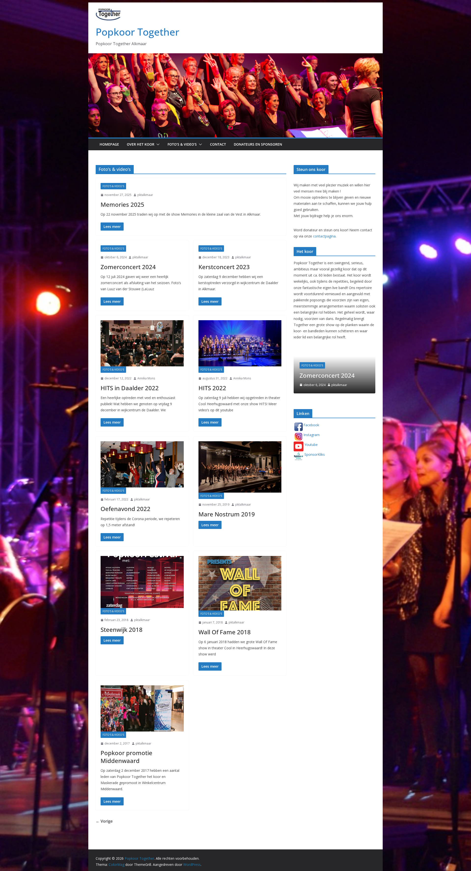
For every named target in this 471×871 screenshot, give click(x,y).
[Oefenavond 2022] (142, 464)
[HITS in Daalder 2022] (142, 343)
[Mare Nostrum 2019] (240, 467)
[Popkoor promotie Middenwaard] (142, 708)
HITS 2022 (212, 388)
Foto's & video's (113, 186)
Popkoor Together (137, 32)
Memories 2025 (122, 204)
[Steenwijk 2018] (142, 582)
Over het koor (140, 144)
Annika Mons (146, 378)
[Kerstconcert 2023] (334, 351)
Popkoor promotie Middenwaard (126, 756)
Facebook (311, 425)
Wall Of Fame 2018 (224, 632)
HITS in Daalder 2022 (130, 388)
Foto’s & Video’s (182, 144)
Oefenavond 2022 (125, 509)
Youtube (310, 444)
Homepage (109, 144)
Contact (218, 144)
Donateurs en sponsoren (258, 144)
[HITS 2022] (240, 343)
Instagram (311, 434)
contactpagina (324, 236)
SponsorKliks (314, 454)
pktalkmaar (145, 195)
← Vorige (104, 821)
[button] (157, 144)
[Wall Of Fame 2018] (240, 583)
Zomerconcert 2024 (128, 267)
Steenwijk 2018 (122, 629)
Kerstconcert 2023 (224, 267)
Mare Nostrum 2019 (226, 514)
